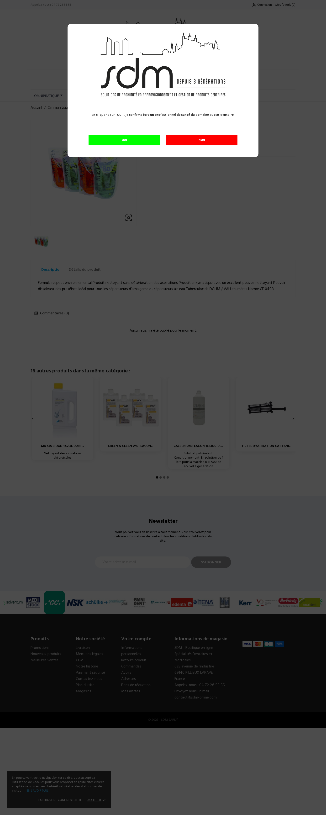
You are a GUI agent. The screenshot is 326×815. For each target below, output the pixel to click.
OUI (124, 140)
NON (202, 140)
